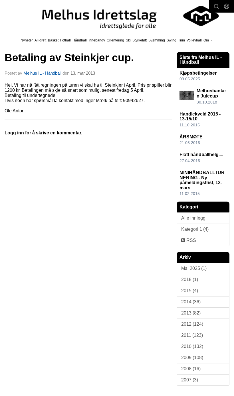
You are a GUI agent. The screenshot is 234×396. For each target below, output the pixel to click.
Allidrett (40, 40)
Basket (53, 40)
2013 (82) (191, 313)
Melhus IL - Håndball (42, 73)
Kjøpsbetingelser (198, 73)
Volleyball (194, 40)
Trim (181, 40)
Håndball (79, 40)
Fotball (65, 40)
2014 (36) (191, 301)
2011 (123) (192, 335)
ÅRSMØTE (191, 136)
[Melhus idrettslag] (125, 16)
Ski (128, 40)
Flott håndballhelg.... (201, 154)
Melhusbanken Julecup (211, 93)
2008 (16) (191, 368)
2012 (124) (192, 324)
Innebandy (96, 40)
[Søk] (216, 6)
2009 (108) (192, 357)
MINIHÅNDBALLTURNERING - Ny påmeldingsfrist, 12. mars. (202, 180)
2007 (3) (189, 379)
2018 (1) (189, 279)
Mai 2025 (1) (194, 268)
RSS (190, 240)
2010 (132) (192, 346)
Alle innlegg (193, 218)
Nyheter (27, 40)
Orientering (115, 40)
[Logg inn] (226, 6)
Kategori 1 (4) (195, 229)
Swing (171, 40)
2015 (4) (189, 290)
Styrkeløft (139, 40)
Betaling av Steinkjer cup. (69, 57)
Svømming (156, 40)
